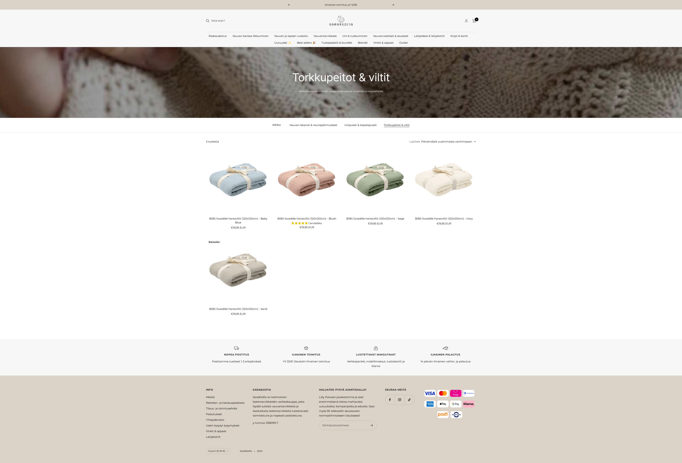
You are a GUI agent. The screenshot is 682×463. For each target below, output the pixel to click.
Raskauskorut (218, 36)
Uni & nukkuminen (354, 36)
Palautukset (214, 414)
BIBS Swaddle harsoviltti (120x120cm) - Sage (375, 218)
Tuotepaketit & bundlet (336, 42)
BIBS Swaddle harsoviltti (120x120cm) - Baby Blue (238, 220)
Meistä (210, 397)
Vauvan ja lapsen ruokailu (291, 36)
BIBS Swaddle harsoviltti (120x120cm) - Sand (238, 309)
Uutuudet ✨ (282, 42)
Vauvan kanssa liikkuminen (250, 36)
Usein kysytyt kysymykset (222, 425)
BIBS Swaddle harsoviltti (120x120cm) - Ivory (444, 218)
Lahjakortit (213, 437)
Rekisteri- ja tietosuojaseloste (225, 402)
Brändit (363, 42)
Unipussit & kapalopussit (360, 125)
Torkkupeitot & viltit (397, 125)
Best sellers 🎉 (306, 42)
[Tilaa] (371, 425)
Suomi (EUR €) (216, 451)
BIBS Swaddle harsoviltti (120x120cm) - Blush (306, 218)
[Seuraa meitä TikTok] (409, 400)
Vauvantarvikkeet (325, 36)
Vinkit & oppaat (383, 42)
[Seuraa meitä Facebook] (390, 400)
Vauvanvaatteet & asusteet (390, 36)
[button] (299, 223)
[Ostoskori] (474, 21)
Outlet (403, 42)
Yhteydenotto (215, 419)
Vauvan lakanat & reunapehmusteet (313, 125)
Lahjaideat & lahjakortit (429, 36)
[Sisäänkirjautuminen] (466, 20)
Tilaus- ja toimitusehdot (221, 408)
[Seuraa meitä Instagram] (400, 400)
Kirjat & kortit (459, 36)
